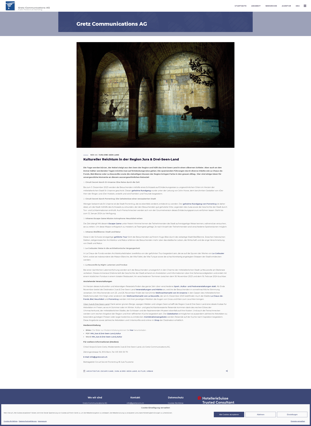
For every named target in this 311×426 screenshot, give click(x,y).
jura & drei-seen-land (126, 371)
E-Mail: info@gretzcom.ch (95, 357)
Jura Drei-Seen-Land (109, 155)
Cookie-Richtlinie (10, 421)
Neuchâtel (99, 299)
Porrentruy (114, 299)
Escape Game (115, 223)
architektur (93, 371)
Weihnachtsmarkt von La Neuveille (143, 296)
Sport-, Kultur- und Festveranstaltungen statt (195, 286)
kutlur (142, 371)
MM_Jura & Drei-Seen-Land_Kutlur (107, 337)
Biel (92, 299)
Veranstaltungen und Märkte (149, 289)
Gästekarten (172, 314)
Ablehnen (260, 414)
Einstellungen (292, 414)
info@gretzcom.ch (135, 403)
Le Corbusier (218, 253)
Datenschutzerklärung (28, 421)
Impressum (42, 421)
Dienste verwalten (298, 421)
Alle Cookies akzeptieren (229, 414)
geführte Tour (120, 237)
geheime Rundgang (141, 190)
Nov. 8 (94, 155)
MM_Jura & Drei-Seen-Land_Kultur (106, 333)
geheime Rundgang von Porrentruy (200, 204)
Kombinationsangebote (155, 317)
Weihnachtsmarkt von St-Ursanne (171, 293)
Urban (150, 371)
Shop (156, 320)
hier (131, 330)
